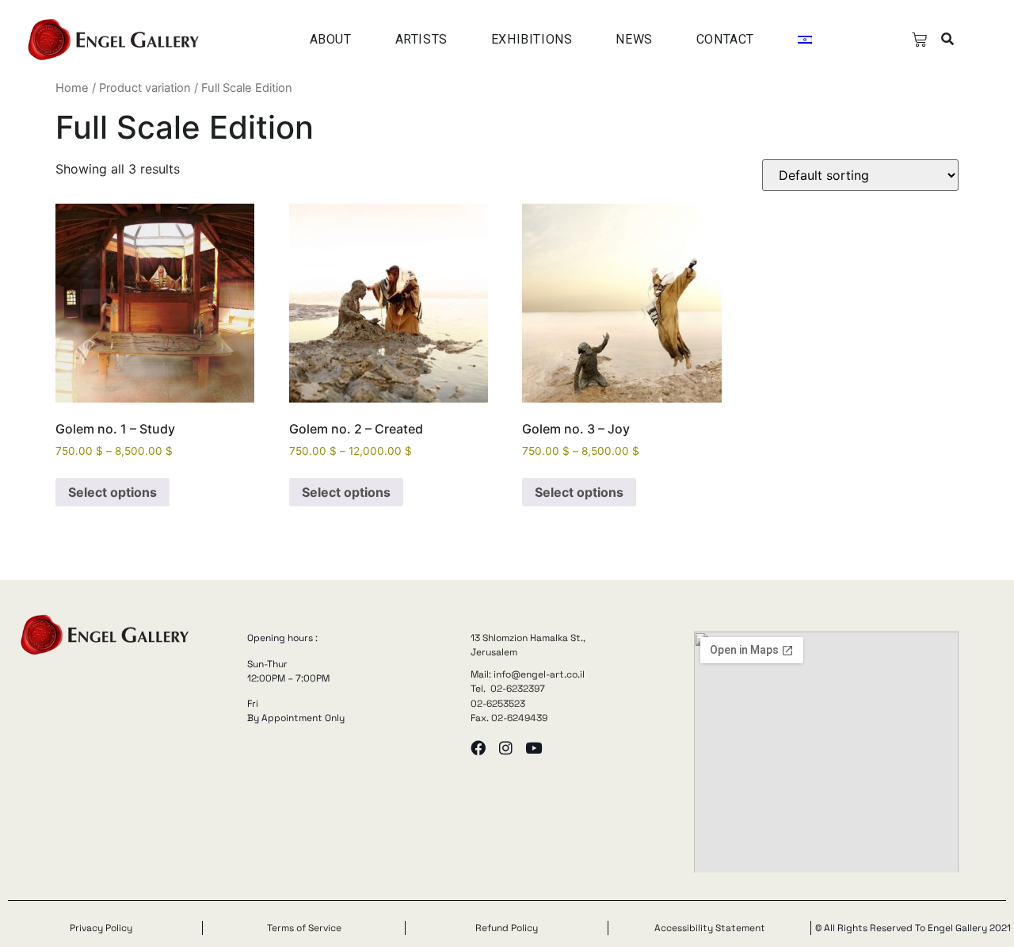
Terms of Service (304, 928)
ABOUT (331, 39)
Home (72, 88)
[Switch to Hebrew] (805, 39)
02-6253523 (498, 703)
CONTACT (725, 39)
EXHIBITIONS (532, 39)
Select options (112, 492)
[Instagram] (505, 747)
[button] (948, 40)
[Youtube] (533, 747)
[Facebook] (478, 747)
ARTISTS (421, 39)
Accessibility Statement (709, 928)
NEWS (634, 39)
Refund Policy (506, 928)
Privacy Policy (101, 928)
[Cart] (919, 40)
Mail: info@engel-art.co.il (528, 674)
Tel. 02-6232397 (508, 688)
